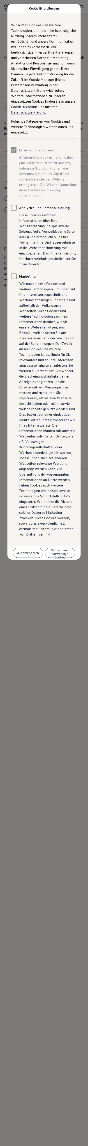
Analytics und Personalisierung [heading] (44, 207)
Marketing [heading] (27, 276)
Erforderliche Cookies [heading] (36, 150)
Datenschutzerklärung (28, 112)
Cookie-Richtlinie (24, 106)
